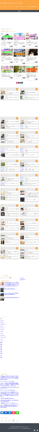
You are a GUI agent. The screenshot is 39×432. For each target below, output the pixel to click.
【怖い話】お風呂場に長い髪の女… (7, 398)
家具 (1, 348)
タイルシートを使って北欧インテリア (11, 150)
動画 (11, 46)
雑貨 (1, 357)
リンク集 (21, 277)
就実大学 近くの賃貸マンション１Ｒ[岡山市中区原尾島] (7, 59)
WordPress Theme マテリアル (22, 426)
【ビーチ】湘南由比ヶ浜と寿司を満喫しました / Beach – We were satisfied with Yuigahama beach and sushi (9, 406)
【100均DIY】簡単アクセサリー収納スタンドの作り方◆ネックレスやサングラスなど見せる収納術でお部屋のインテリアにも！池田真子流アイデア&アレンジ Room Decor (9, 284)
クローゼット (3, 324)
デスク (1, 331)
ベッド (1, 338)
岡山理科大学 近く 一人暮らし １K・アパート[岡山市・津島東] (32, 43)
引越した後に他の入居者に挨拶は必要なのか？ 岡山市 (32, 59)
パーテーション (3, 337)
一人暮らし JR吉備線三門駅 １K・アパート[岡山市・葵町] (7, 43)
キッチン (2, 322)
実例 (1, 346)
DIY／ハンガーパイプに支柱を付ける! (7, 390)
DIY (1, 318)
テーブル (2, 329)
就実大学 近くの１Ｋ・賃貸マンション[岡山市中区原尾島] (19, 43)
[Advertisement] (19, 20)
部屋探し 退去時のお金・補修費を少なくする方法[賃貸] (32, 76)
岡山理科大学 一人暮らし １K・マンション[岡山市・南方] (19, 60)
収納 (1, 344)
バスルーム (2, 335)
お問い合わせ (22, 279)
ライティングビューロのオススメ (30, 154)
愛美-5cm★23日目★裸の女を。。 (10, 288)
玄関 (1, 351)
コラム (1, 325)
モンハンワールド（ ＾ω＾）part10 (30, 199)
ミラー (1, 340)
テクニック (2, 327)
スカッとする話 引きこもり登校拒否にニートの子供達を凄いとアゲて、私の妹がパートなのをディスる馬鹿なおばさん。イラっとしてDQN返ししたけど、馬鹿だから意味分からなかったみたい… (9, 394)
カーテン (2, 320)
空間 (1, 353)
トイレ (1, 333)
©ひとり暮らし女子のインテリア (15, 428)
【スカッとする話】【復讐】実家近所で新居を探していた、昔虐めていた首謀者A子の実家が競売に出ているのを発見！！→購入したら (9, 384)
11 (21, 82)
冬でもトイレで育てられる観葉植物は (11, 164)
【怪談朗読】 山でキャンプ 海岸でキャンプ (9, 403)
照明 (1, 349)
